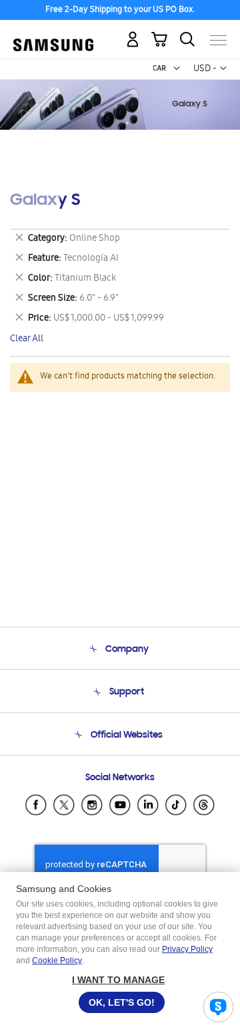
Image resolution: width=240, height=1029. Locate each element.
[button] (176, 68)
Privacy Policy (187, 949)
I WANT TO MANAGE (118, 979)
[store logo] (53, 35)
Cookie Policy (57, 960)
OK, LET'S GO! (122, 1002)
